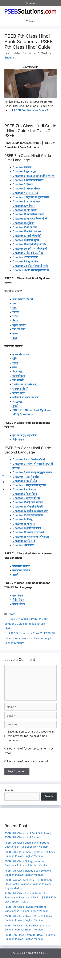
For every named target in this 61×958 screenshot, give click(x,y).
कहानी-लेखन (18, 604)
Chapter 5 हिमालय (22, 184)
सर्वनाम (15, 312)
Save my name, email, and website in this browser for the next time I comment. (31, 736)
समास (15, 362)
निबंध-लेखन (18, 439)
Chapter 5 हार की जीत (24, 480)
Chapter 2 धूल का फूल (24, 171)
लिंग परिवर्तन (18, 380)
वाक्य (14, 367)
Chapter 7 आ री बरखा (24, 489)
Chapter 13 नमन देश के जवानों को (29, 218)
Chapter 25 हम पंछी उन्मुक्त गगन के (30, 270)
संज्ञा (14, 307)
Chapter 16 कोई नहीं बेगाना (26, 528)
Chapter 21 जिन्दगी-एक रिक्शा (28, 252)
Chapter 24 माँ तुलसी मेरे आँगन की (30, 265)
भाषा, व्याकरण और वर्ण (22, 299)
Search (8, 790)
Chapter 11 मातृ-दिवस (24, 209)
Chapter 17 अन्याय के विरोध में (28, 532)
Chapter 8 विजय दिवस (24, 493)
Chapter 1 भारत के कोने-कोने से (28, 459)
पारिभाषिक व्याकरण (21, 566)
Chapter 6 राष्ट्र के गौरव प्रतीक (29, 485)
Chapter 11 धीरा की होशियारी (27, 506)
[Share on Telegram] (3, 475)
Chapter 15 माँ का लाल (24, 227)
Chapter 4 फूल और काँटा (25, 476)
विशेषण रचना (18, 393)
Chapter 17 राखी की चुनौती (26, 235)
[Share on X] (3, 489)
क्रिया (15, 320)
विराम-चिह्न (17, 371)
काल (14, 337)
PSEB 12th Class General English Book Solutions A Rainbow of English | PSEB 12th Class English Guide (30, 897)
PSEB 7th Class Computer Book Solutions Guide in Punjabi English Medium (26, 623)
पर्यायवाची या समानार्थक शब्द (25, 397)
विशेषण (15, 316)
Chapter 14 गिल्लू (22, 519)
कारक (15, 333)
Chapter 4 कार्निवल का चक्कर (27, 180)
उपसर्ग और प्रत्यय (20, 354)
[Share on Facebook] (3, 482)
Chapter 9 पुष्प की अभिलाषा (26, 201)
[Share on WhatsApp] (3, 469)
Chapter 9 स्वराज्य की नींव (26, 497)
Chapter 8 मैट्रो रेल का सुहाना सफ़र (30, 197)
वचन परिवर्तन (18, 375)
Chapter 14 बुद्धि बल (23, 222)
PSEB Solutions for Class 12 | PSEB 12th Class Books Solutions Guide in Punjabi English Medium (28, 884)
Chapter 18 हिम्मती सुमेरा (25, 240)
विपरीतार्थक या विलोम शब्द (24, 384)
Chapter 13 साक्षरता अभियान (27, 515)
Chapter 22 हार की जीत (25, 257)
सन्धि (14, 358)
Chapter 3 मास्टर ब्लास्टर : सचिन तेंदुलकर (33, 175)
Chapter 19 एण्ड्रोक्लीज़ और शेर (29, 244)
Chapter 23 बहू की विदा (25, 261)
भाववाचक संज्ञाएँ (19, 388)
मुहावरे (15, 405)
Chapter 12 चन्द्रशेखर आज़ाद (28, 214)
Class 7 (13, 614)
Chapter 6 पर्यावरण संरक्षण (26, 188)
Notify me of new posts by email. (28, 761)
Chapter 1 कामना (21, 167)
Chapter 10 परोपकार (23, 205)
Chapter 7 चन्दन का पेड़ (25, 192)
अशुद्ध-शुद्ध (17, 401)
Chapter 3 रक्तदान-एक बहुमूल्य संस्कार (32, 472)
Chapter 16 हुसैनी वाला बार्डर (27, 231)
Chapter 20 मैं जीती (23, 545)
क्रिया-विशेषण (19, 325)
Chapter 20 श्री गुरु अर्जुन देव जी (29, 248)
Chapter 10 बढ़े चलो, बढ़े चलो (27, 502)
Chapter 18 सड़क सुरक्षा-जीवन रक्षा (30, 536)
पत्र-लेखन (17, 595)
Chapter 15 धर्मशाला (23, 523)
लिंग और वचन (18, 329)
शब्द (14, 303)
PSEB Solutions (40, 953)
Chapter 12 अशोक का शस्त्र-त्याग (30, 510)
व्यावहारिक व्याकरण (21, 570)
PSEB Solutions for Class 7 (31, 110)
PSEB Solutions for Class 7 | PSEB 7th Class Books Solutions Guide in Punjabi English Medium (30, 638)
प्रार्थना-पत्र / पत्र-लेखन (24, 435)
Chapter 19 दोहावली (23, 540)
